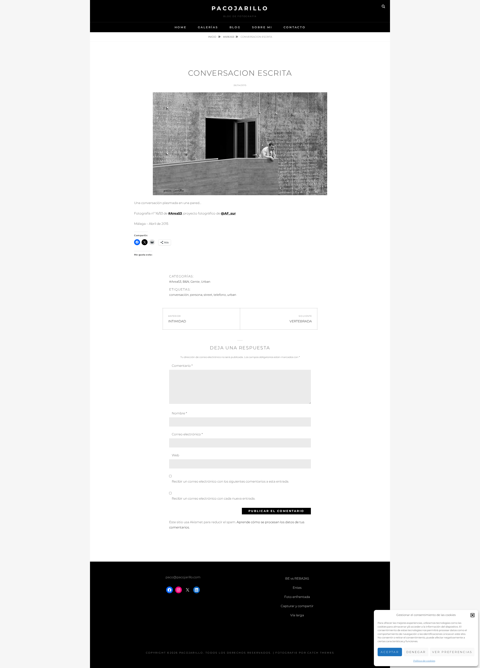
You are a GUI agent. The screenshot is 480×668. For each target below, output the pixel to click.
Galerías (208, 27)
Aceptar (390, 652)
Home (181, 27)
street (208, 295)
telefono (220, 295)
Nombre (179, 413)
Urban (205, 281)
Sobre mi (262, 27)
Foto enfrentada (297, 597)
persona (196, 295)
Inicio (212, 36)
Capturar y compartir (297, 606)
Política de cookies (424, 660)
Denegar (416, 652)
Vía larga (297, 615)
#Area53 (228, 36)
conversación (179, 295)
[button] (472, 615)
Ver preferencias (452, 652)
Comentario (182, 366)
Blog (235, 27)
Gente (195, 281)
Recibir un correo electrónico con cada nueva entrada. (213, 498)
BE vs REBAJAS (297, 578)
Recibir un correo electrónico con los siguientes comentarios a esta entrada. (230, 481)
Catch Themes (320, 652)
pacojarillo (240, 8)
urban (231, 295)
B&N (186, 281)
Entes (297, 588)
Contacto (295, 27)
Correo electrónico (187, 434)
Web (175, 455)
